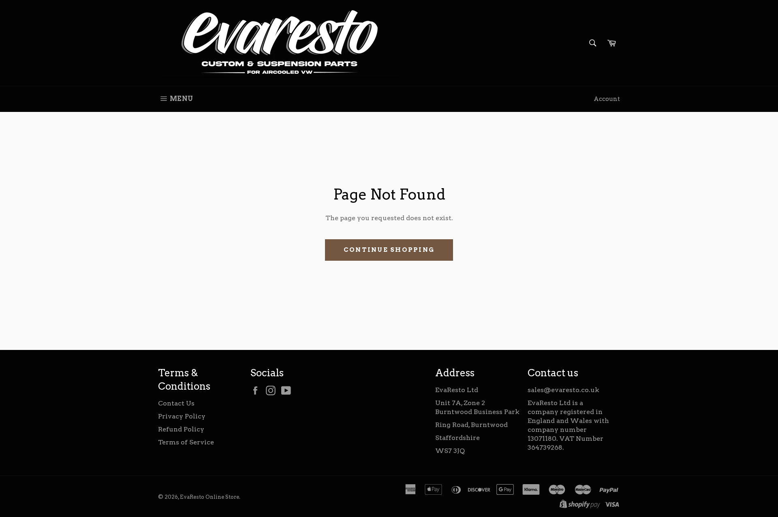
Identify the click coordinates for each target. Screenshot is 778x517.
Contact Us (176, 403)
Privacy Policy (181, 416)
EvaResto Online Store (209, 497)
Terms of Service (186, 442)
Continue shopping (389, 249)
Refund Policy (181, 429)
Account (607, 99)
